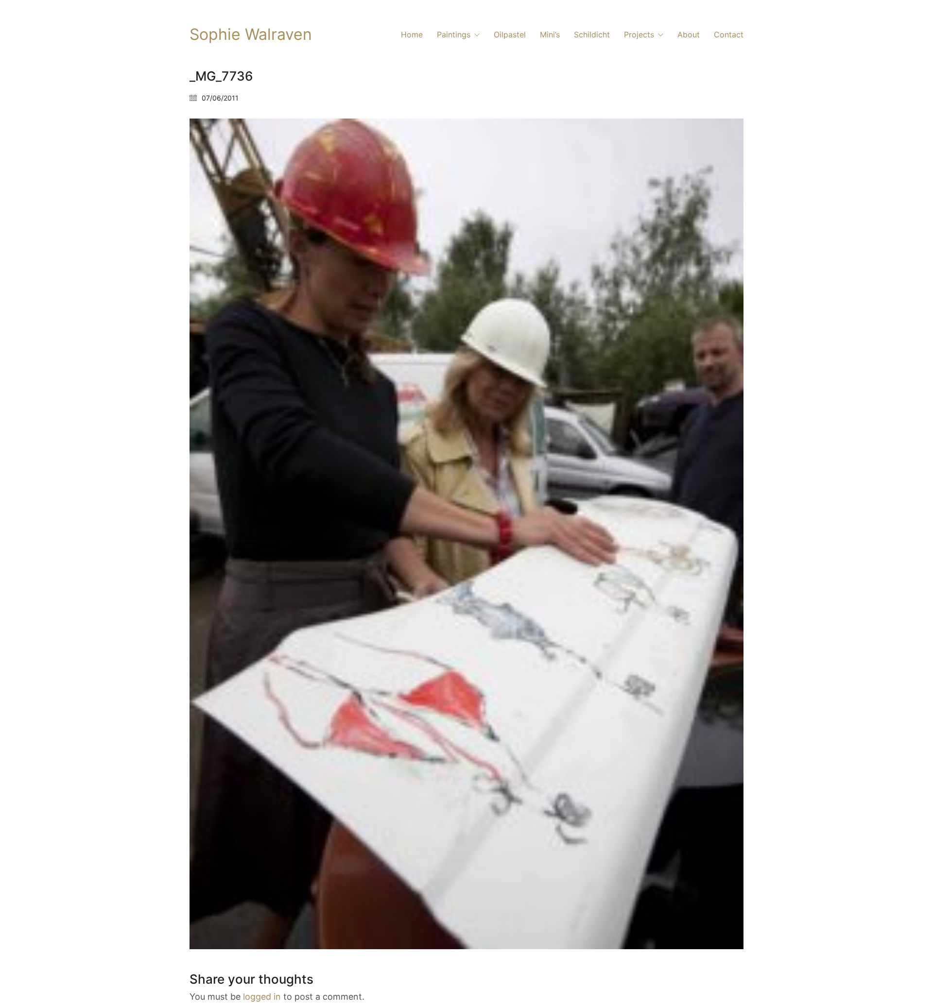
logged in (262, 996)
